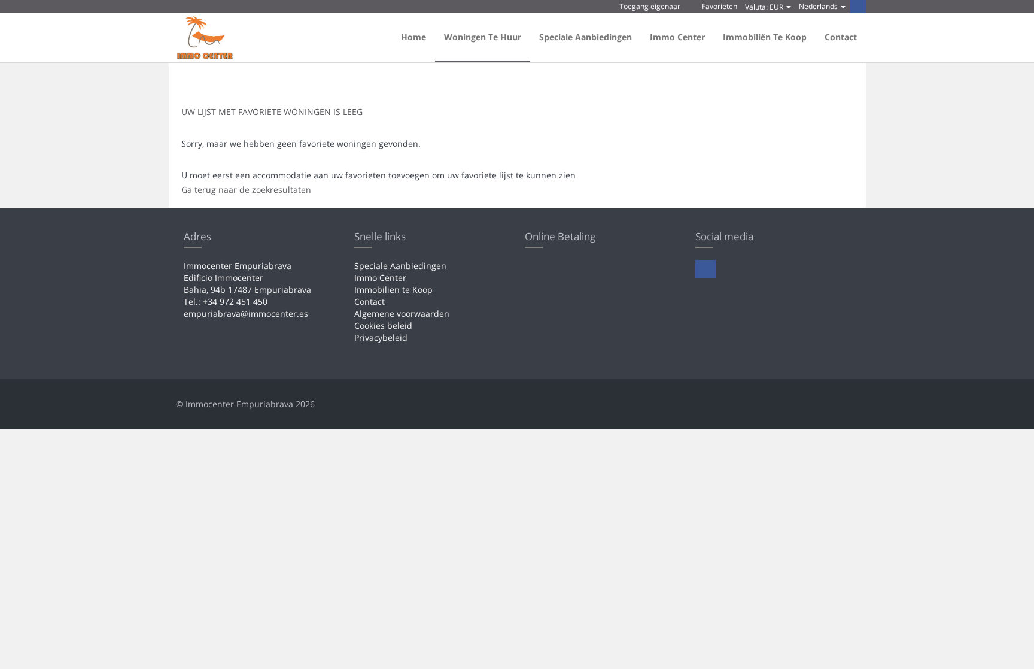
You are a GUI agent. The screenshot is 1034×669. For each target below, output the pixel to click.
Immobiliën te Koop (765, 37)
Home (413, 37)
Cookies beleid (383, 325)
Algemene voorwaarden (401, 313)
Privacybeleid (380, 337)
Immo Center (677, 37)
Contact (841, 37)
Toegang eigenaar (649, 6)
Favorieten (718, 6)
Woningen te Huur (482, 37)
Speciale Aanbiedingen (585, 37)
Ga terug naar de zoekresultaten (246, 189)
